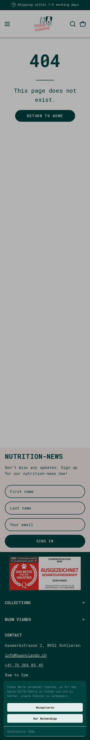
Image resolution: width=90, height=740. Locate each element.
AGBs (31, 731)
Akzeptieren (45, 707)
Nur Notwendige (45, 718)
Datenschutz (16, 731)
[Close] (82, 684)
